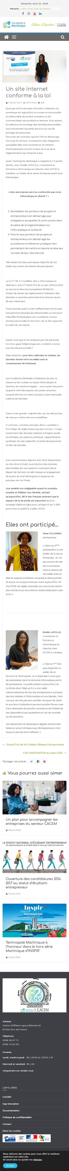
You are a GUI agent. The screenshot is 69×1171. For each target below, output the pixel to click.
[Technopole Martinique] (6, 37)
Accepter (10, 1165)
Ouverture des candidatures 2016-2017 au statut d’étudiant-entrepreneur (34, 883)
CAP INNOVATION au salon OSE (43, 753)
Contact (7, 1124)
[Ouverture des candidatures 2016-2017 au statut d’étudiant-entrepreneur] (34, 842)
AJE (42, 102)
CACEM (7, 1097)
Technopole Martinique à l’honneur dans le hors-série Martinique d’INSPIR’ (29, 947)
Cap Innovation (11, 1103)
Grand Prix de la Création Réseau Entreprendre (35, 744)
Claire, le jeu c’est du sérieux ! (36, 8)
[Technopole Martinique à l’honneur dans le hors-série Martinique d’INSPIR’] (34, 906)
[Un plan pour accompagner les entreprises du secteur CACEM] (34, 783)
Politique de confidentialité (17, 1117)
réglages (37, 1159)
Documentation (11, 1110)
